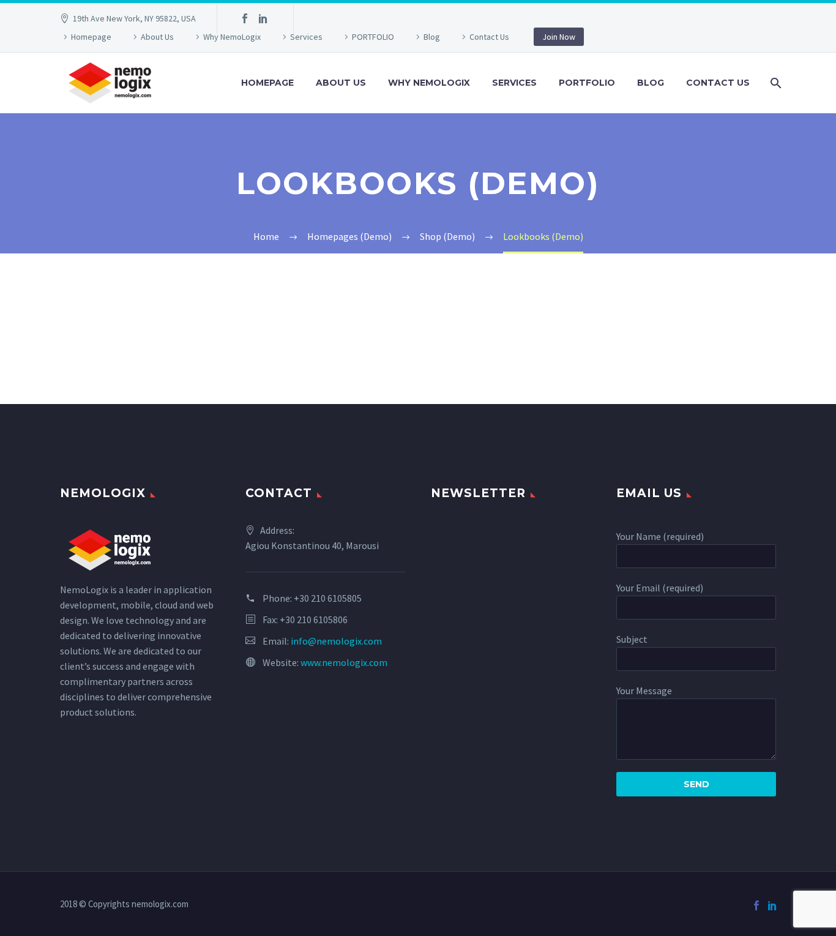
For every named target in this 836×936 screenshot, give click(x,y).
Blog (432, 36)
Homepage (91, 36)
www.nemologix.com (343, 662)
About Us (157, 36)
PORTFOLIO (373, 36)
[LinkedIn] (263, 18)
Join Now (558, 36)
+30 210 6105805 (328, 598)
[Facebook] (245, 18)
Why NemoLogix (232, 36)
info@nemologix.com (336, 641)
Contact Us (489, 36)
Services (306, 36)
